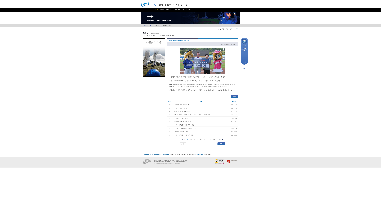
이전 (185, 139)
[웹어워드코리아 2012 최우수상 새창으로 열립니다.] (232, 159)
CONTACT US (184, 154)
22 (191, 139)
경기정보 (168, 5)
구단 (154, 5)
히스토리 (162, 10)
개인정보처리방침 (148, 154)
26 (204, 139)
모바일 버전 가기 (208, 154)
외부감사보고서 (167, 25)
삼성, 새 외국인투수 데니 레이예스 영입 (184, 125)
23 (194, 139)
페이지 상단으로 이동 (244, 68)
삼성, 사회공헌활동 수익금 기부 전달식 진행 (185, 128)
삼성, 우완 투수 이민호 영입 (181, 131)
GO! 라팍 (177, 10)
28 (210, 139)
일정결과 (244, 48)
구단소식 (155, 10)
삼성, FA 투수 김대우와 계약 (181, 118)
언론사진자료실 (199, 154)
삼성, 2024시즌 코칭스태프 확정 (182, 104)
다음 (220, 139)
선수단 (160, 5)
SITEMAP (191, 154)
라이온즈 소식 (147, 25)
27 (207, 139)
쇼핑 (185, 5)
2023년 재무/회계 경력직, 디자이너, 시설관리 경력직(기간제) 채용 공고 (192, 115)
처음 (182, 139)
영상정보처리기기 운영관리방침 (161, 154)
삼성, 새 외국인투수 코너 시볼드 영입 (183, 135)
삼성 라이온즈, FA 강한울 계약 (182, 108)
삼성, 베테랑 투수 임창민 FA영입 (182, 121)
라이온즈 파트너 (186, 10)
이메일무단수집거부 (175, 154)
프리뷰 (157, 25)
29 (214, 139)
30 (217, 139)
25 (201, 139)
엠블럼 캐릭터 (169, 10)
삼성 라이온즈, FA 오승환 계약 (182, 111)
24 (197, 139)
